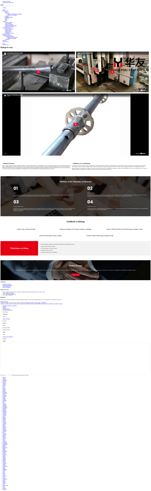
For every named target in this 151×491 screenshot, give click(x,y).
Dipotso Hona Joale (4, 301)
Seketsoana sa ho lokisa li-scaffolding (34, 303)
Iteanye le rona (5, 41)
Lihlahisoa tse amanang (7, 35)
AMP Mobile (43, 302)
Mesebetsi (7, 18)
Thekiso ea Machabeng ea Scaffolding (15, 13)
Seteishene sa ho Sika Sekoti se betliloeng (8, 303)
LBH (6, 20)
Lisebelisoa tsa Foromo (9, 33)
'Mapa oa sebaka (38, 302)
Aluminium (7, 39)
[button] (75, 274)
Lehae (4, 9)
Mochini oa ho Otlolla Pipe (13, 37)
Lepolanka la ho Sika (7, 284)
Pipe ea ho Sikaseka (6, 287)
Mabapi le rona (5, 10)
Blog (6, 19)
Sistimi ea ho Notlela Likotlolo (11, 25)
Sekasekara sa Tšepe (45, 303)
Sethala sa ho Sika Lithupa (21, 303)
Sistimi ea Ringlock (8, 22)
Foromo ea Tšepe (8, 30)
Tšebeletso (7, 12)
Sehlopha (7, 16)
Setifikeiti (4, 40)
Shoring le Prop (8, 29)
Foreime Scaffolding (6, 286)
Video (6, 11)
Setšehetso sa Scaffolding (7, 285)
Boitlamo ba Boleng (9, 17)
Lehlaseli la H (7, 31)
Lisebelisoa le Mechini (9, 36)
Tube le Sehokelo (8, 23)
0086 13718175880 (6, 1)
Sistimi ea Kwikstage (9, 24)
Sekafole (4, 21)
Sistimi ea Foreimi (6, 34)
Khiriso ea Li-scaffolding (12, 15)
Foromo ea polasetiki (9, 28)
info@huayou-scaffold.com (8, 2)
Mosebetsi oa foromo (7, 27)
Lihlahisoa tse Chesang (29, 302)
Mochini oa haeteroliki (12, 38)
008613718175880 (6, 318)
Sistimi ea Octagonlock (9, 26)
